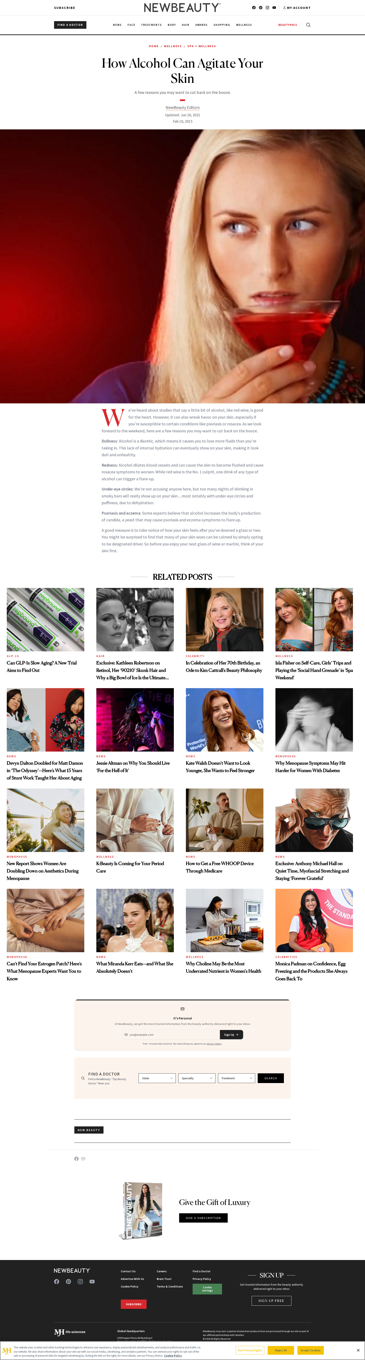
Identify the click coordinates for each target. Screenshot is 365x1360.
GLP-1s (13, 656)
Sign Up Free (272, 1300)
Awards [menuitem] (201, 25)
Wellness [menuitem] (244, 25)
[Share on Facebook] (76, 1159)
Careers (162, 1271)
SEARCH (270, 1078)
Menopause (285, 756)
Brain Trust (164, 1279)
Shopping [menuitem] (222, 25)
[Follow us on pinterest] (260, 7)
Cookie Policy (129, 1286)
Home (154, 46)
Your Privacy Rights (250, 1350)
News (11, 756)
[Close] (358, 1350)
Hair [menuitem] (185, 25)
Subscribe (64, 7)
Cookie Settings (207, 1289)
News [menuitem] (117, 25)
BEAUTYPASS (287, 25)
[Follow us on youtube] (274, 7)
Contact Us (128, 1271)
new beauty (89, 1130)
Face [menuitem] (131, 25)
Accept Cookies (310, 1350)
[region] (182, 1350)
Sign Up (229, 1035)
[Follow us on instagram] (267, 7)
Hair (100, 656)
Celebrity (195, 656)
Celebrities (286, 957)
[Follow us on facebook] (254, 7)
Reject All (281, 1350)
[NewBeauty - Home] (182, 7)
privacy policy (214, 1043)
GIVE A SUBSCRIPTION (203, 1218)
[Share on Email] (83, 1159)
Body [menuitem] (172, 25)
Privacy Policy (202, 1279)
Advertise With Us (132, 1279)
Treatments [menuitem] (151, 25)
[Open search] (307, 25)
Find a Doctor (201, 1271)
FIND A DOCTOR (70, 25)
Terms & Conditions (170, 1286)
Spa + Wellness (201, 46)
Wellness (173, 46)
